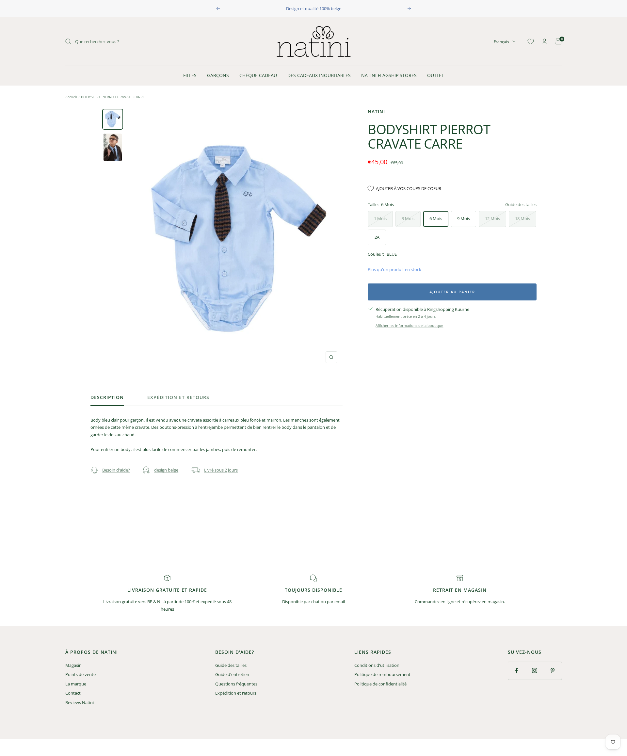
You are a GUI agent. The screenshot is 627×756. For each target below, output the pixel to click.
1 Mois (380, 218)
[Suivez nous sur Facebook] (517, 671)
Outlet (435, 75)
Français (501, 41)
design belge (166, 470)
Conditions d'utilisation (376, 665)
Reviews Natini (79, 702)
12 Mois (492, 218)
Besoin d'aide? (116, 470)
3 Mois (408, 218)
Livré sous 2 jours (221, 470)
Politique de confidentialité (380, 684)
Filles (190, 75)
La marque (75, 684)
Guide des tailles (521, 204)
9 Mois (463, 218)
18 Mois (522, 218)
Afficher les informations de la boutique (409, 325)
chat (315, 601)
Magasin (73, 665)
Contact (73, 693)
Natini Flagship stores (389, 75)
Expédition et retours (178, 397)
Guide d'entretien (232, 674)
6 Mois (435, 218)
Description (107, 397)
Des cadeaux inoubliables (319, 75)
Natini (376, 111)
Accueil (71, 96)
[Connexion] (544, 41)
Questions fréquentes (236, 684)
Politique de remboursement (382, 674)
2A (377, 237)
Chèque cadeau (258, 75)
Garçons (218, 75)
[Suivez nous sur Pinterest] (553, 671)
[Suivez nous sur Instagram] (535, 671)
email (339, 601)
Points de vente (80, 674)
